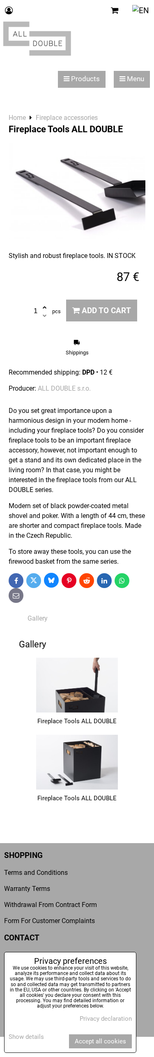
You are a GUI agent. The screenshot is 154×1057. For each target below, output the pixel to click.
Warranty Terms (27, 889)
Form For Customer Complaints (49, 921)
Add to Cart (105, 310)
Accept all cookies (100, 1041)
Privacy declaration (106, 1018)
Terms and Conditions (36, 873)
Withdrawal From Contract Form (50, 905)
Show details (26, 1037)
